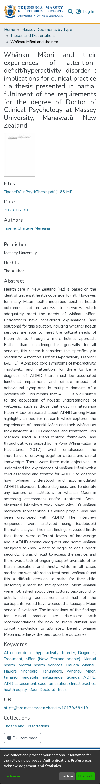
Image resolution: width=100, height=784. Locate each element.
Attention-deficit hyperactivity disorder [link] (39, 653)
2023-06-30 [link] (16, 210)
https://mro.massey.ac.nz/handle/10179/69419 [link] (46, 708)
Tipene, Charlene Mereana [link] (27, 228)
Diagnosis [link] (86, 653)
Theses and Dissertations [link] (33, 36)
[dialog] (50, 767)
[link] (39, 192)
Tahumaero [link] (52, 671)
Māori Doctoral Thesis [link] (47, 690)
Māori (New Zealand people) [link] (53, 659)
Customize (12, 776)
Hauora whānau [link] (80, 665)
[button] (33, 11)
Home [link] (9, 29)
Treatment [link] (13, 659)
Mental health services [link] (40, 665)
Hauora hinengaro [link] (21, 671)
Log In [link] (89, 11)
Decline (67, 776)
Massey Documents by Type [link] (46, 29)
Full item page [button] (24, 738)
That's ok (85, 776)
